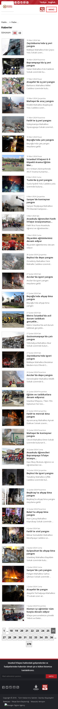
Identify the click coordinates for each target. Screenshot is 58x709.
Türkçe (43, 2)
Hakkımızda (6, 22)
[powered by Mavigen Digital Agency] (15, 705)
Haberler (15, 22)
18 (11, 630)
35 (46, 637)
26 (53, 630)
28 (9, 637)
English (51, 2)
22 (32, 630)
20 (21, 630)
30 (20, 637)
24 (42, 630)
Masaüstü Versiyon (38, 701)
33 (35, 637)
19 (16, 630)
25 (48, 630)
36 (51, 637)
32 (30, 637)
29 (14, 637)
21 (27, 630)
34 (41, 637)
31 (25, 637)
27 (4, 637)
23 (37, 630)
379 (29, 644)
